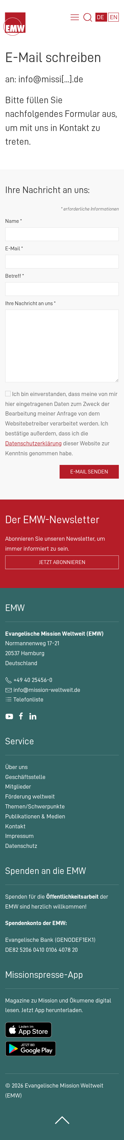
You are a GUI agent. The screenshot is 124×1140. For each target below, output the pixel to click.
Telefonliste (27, 699)
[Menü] (75, 17)
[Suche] (88, 17)
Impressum (19, 836)
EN (113, 17)
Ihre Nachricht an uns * (30, 303)
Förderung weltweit (30, 796)
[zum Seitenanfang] (62, 1120)
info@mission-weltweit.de (46, 690)
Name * (13, 221)
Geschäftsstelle (25, 777)
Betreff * (14, 276)
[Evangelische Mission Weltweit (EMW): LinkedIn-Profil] (33, 716)
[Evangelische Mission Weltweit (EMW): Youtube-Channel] (9, 716)
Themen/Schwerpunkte (35, 806)
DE (101, 17)
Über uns (16, 767)
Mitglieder (18, 786)
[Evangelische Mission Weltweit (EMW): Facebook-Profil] (21, 716)
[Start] (15, 30)
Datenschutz (21, 846)
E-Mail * (14, 248)
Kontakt (15, 826)
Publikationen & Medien (35, 816)
